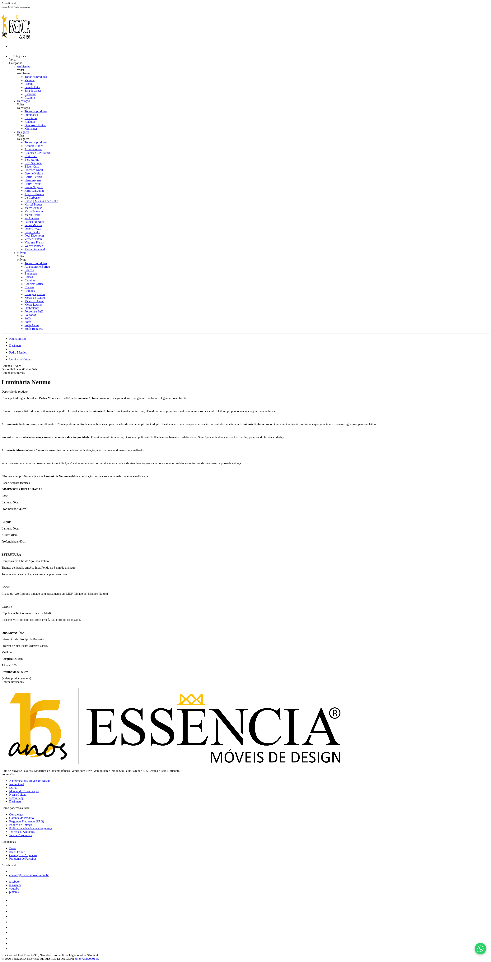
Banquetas (31, 273)
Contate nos (16, 814)
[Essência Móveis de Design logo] (16, 39)
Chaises (29, 287)
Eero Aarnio (32, 159)
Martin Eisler (32, 214)
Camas (29, 277)
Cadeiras (30, 280)
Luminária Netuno (20, 359)
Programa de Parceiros (22, 858)
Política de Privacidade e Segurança (30, 828)
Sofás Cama (32, 325)
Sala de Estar (32, 87)
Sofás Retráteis (34, 328)
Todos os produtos (36, 76)
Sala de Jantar (33, 90)
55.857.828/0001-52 (87, 958)
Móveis (21, 252)
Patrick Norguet (34, 221)
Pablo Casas (32, 218)
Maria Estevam (34, 211)
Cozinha (30, 97)
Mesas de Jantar (34, 301)
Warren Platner (34, 245)
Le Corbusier (32, 197)
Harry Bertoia (33, 183)
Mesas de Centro (35, 297)
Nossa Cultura (17, 794)
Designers (23, 132)
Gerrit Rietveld (34, 176)
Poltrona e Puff (34, 311)
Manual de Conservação (24, 791)
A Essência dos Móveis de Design (29, 780)
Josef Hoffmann (34, 194)
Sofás (28, 321)
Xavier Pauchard (35, 249)
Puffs (28, 318)
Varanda (30, 80)
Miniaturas (31, 128)
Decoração (23, 101)
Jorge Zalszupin (34, 190)
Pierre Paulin (32, 232)
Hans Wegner (33, 180)
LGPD (13, 787)
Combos (30, 290)
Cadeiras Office (34, 283)
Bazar (12, 848)
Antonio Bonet (34, 145)
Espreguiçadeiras (35, 294)
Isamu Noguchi (34, 187)
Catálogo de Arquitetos (23, 855)
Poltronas (30, 315)
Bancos (29, 270)
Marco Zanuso (33, 208)
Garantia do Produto (21, 818)
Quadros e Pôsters (35, 125)
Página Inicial (17, 338)
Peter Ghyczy (33, 228)
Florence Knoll (34, 170)
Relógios (30, 121)
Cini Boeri (31, 156)
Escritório (30, 94)
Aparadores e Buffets (37, 266)
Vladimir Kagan (34, 242)
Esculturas (31, 118)
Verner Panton (33, 239)
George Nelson (34, 173)
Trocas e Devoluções (22, 831)
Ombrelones (32, 308)
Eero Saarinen (33, 163)
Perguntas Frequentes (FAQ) (26, 821)
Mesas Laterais (34, 304)
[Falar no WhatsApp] (480, 948)
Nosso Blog (7, 7)
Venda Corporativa (21, 7)
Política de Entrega (20, 824)
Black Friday (17, 851)
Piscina (29, 83)
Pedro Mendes (33, 225)
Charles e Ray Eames (37, 152)
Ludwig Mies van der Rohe (41, 201)
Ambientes (23, 66)
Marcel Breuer (33, 204)
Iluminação (31, 114)
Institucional (16, 784)
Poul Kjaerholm (34, 235)
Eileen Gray (32, 166)
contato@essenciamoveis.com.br (29, 875)
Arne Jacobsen (33, 149)
